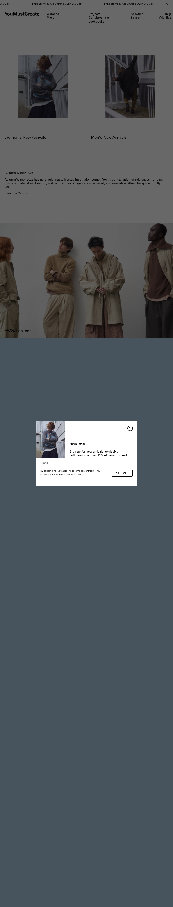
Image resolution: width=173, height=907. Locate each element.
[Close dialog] (130, 428)
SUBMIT (122, 473)
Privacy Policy (73, 475)
